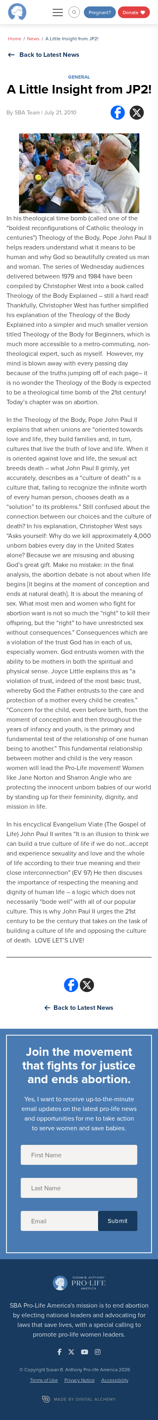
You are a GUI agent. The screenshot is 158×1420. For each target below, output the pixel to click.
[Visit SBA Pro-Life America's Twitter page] (71, 1352)
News (33, 38)
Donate (131, 12)
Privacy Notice (79, 1379)
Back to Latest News (49, 54)
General (79, 76)
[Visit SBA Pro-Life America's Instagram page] (97, 1352)
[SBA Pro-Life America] (17, 11)
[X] (137, 113)
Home (14, 38)
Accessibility (114, 1379)
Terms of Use (44, 1379)
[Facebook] (118, 113)
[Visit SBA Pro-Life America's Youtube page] (84, 1352)
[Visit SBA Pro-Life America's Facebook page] (60, 1352)
